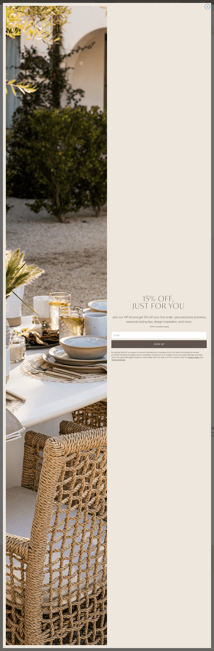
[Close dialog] (207, 6)
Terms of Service (118, 359)
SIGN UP (159, 344)
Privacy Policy (193, 357)
